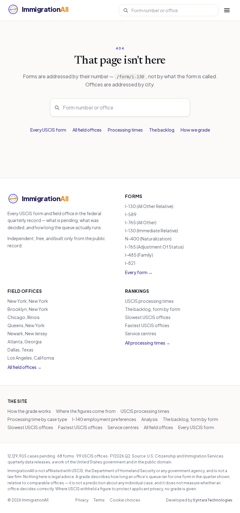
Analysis (149, 419)
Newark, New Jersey (28, 333)
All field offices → (25, 367)
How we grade (195, 130)
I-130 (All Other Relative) (149, 206)
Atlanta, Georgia (25, 341)
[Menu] (226, 10)
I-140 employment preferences (104, 419)
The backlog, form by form (152, 309)
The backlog (161, 130)
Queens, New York (26, 325)
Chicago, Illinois (24, 317)
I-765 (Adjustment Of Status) (154, 246)
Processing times (125, 130)
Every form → (138, 272)
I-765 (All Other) (141, 222)
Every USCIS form (48, 130)
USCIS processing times (149, 301)
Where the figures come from (86, 411)
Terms (99, 500)
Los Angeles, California (31, 358)
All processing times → (147, 343)
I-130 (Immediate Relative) (151, 230)
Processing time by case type (37, 419)
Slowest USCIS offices (148, 317)
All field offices (87, 130)
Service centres (140, 333)
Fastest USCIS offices (147, 325)
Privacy (81, 500)
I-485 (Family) (139, 255)
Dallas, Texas (20, 349)
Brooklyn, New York (28, 309)
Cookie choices (125, 500)
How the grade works (29, 411)
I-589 (131, 214)
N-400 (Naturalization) (148, 238)
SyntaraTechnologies (212, 500)
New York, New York (28, 301)
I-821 (130, 263)
